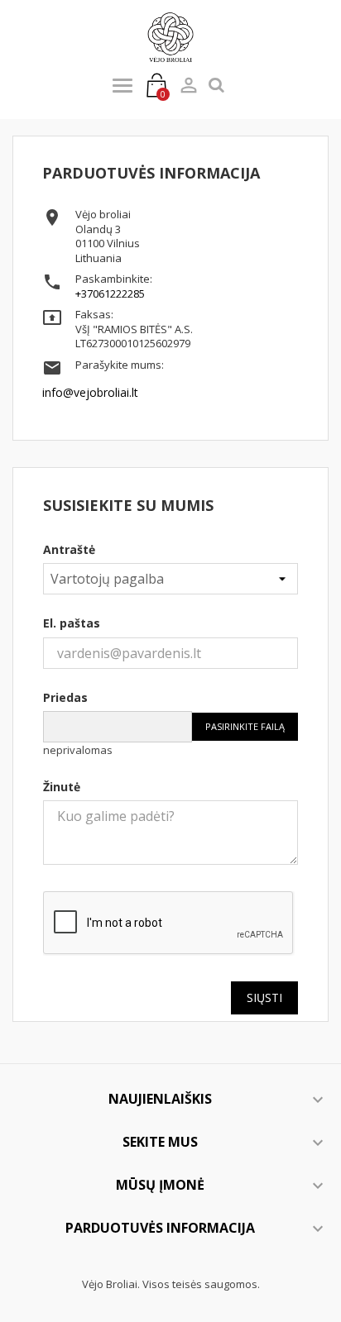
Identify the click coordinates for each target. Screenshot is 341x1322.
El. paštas (71, 623)
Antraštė (69, 549)
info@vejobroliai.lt (90, 392)
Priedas (65, 697)
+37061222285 (110, 293)
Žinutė (61, 787)
